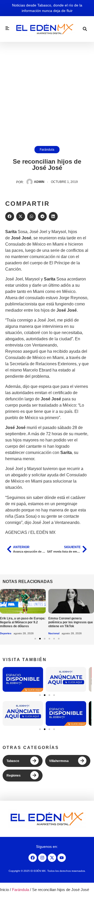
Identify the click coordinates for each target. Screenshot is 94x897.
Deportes (5, 633)
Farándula (47, 149)
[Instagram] (42, 858)
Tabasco (13, 761)
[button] (9, 216)
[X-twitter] (52, 858)
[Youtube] (61, 858)
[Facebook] (32, 858)
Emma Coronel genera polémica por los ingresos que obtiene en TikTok (70, 622)
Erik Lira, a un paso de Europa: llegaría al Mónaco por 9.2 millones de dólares (22, 622)
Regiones (14, 775)
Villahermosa (59, 761)
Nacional (54, 633)
